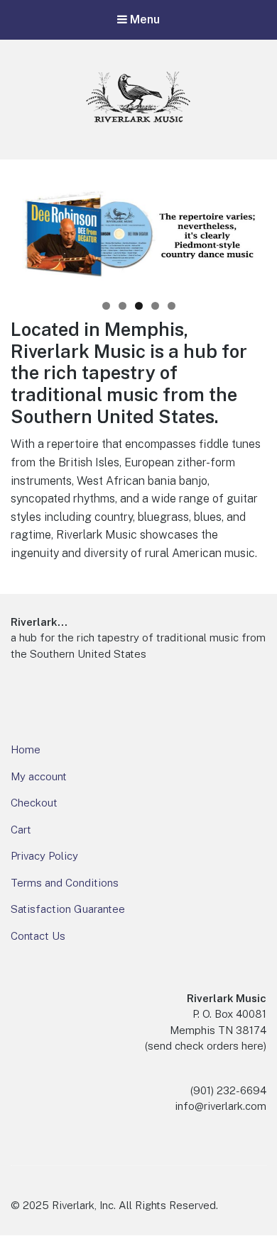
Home (25, 749)
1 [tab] (106, 306)
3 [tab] (139, 306)
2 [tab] (122, 306)
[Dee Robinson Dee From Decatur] (138, 236)
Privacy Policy (44, 856)
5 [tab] (171, 306)
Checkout (34, 803)
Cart (21, 830)
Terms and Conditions (65, 883)
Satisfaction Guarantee (68, 909)
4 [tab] (155, 306)
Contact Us (38, 936)
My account (39, 776)
